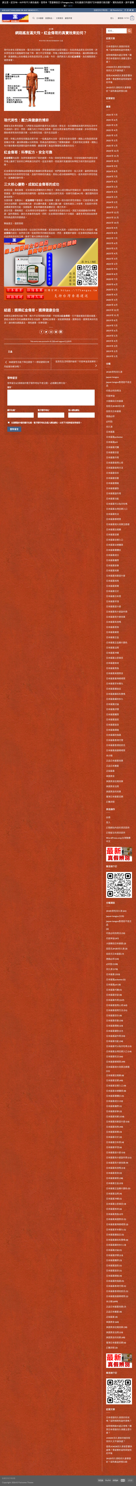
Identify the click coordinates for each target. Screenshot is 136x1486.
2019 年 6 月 (112, 330)
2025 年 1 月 (112, 145)
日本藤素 (39, 18)
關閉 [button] (70, 6)
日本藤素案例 (112, 632)
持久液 (109, 426)
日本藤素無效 (112, 663)
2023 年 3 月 (112, 258)
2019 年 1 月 (112, 356)
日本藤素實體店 (113, 550)
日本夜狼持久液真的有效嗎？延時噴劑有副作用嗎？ (119, 48)
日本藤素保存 (112, 473)
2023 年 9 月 (112, 228)
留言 (9, 387)
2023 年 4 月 (112, 253)
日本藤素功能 (112, 498)
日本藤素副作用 (113, 493)
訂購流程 (110, 801)
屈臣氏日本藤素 (113, 411)
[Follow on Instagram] (127, 10)
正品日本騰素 (112, 766)
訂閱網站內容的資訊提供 (117, 827)
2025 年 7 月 (112, 114)
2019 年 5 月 (112, 335)
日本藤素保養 (112, 478)
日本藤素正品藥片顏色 (116, 642)
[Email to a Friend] (51, 332)
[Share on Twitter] (46, 332)
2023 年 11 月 (112, 217)
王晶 (61, 41)
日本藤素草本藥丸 (114, 683)
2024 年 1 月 (112, 207)
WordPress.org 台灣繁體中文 (118, 840)
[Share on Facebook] (41, 332)
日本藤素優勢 (112, 488)
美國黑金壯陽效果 (114, 781)
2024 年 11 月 (112, 156)
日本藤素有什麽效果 (115, 617)
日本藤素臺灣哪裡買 (115, 678)
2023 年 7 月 (112, 238)
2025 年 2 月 (112, 140)
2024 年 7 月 (112, 176)
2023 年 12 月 (112, 212)
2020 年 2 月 (112, 305)
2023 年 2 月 (112, 264)
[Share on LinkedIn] (61, 332)
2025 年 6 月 (112, 120)
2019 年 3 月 (112, 346)
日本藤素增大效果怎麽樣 (117, 524)
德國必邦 (110, 416)
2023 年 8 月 (112, 233)
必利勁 (109, 421)
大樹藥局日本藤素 (114, 401)
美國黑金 (110, 776)
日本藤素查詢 (112, 627)
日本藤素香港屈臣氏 (115, 745)
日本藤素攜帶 (112, 560)
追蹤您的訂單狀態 (101, 10)
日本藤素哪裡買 (113, 519)
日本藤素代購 (112, 447)
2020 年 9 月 (112, 269)
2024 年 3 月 (112, 197)
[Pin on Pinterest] (56, 332)
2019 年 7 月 (112, 325)
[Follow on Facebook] (125, 10)
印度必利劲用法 (113, 390)
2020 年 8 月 (112, 274)
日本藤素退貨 (112, 724)
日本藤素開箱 (112, 730)
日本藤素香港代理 (114, 740)
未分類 (51, 29)
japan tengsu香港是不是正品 (118, 384)
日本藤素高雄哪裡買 (115, 750)
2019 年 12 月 (112, 310)
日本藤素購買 (112, 714)
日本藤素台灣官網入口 (116, 509)
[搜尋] (34, 18)
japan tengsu (112, 377)
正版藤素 (110, 771)
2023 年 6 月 (112, 243)
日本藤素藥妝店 (113, 688)
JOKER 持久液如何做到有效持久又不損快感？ (118, 69)
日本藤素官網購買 (114, 544)
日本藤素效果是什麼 (115, 575)
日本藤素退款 (112, 719)
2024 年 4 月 (112, 192)
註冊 (108, 817)
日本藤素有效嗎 (113, 622)
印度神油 (110, 396)
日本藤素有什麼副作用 (116, 611)
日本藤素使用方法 (114, 467)
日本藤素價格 (112, 483)
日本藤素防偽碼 (113, 735)
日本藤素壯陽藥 (113, 529)
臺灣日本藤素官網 (114, 796)
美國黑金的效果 (113, 791)
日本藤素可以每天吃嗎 (116, 503)
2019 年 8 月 (112, 320)
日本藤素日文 (112, 591)
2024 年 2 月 (112, 202)
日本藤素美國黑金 (114, 673)
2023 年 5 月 (112, 248)
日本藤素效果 (112, 570)
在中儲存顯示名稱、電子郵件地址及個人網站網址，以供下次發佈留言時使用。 (46, 423)
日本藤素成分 (112, 555)
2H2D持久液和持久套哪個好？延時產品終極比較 (118, 89)
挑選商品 (48, 18)
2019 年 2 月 (112, 351)
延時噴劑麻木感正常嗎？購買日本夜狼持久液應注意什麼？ (119, 58)
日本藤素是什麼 (113, 606)
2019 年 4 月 (112, 341)
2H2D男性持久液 (114, 372)
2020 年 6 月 (112, 284)
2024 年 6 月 (112, 181)
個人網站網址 (73, 410)
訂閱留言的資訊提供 (115, 832)
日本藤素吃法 (112, 514)
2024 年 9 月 (112, 166)
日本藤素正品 (112, 637)
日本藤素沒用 (112, 647)
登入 (108, 822)
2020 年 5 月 (112, 289)
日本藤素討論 (112, 704)
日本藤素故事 (112, 565)
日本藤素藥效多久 (114, 699)
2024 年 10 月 (112, 161)
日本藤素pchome (114, 437)
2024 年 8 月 (112, 171)
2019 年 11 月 (112, 315)
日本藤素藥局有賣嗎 (115, 694)
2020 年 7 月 (112, 279)
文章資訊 (59, 18)
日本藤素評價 (112, 709)
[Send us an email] (132, 10)
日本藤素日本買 (113, 596)
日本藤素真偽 (112, 668)
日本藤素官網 (112, 534)
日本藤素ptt (112, 442)
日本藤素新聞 (112, 586)
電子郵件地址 (44, 410)
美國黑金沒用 (112, 786)
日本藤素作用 (112, 457)
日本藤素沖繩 (112, 652)
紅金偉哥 (76, 56)
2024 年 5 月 (112, 186)
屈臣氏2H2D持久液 (115, 406)
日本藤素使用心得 (114, 462)
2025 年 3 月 (112, 135)
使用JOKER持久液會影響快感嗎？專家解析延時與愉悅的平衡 (119, 78)
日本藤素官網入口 (114, 539)
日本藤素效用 (112, 580)
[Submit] (129, 30)
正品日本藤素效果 (114, 760)
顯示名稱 (11, 410)
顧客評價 (68, 18)
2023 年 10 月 (112, 222)
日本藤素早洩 (112, 601)
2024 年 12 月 (112, 151)
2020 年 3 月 (112, 300)
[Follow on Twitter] (130, 10)
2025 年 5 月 (112, 125)
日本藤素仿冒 (112, 452)
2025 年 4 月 (112, 130)
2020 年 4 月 (112, 294)
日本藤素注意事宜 (114, 658)
